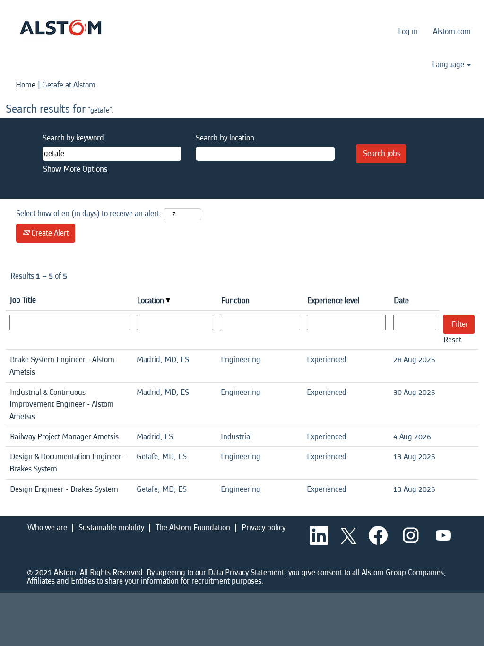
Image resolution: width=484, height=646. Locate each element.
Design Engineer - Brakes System (64, 489)
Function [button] (235, 300)
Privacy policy (263, 527)
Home (25, 85)
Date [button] (401, 300)
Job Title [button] (23, 300)
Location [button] (151, 300)
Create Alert (49, 233)
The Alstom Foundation (193, 527)
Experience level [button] (333, 300)
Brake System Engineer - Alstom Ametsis (61, 366)
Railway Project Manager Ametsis (64, 437)
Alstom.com (452, 31)
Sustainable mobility (111, 527)
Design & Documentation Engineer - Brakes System (67, 463)
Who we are (47, 527)
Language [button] (449, 65)
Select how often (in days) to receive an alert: (89, 213)
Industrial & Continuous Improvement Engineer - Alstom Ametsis (61, 404)
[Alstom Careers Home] (60, 27)
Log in (408, 31)
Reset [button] (452, 340)
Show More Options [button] (75, 169)
